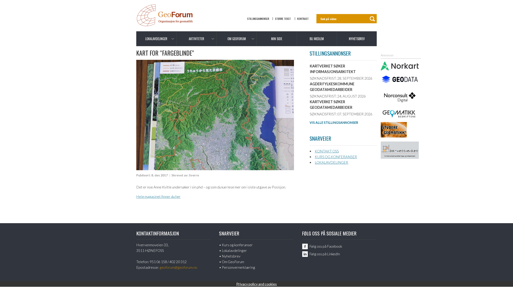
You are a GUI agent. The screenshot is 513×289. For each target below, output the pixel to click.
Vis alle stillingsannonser (334, 122)
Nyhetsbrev (357, 38)
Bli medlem (317, 38)
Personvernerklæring (238, 267)
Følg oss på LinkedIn (324, 254)
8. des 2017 (159, 175)
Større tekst (283, 18)
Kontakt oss (327, 151)
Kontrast (303, 18)
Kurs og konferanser (336, 157)
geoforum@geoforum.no (178, 267)
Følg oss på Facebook (325, 246)
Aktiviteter (196, 38)
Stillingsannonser (258, 18)
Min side (276, 38)
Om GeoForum (236, 38)
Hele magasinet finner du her (158, 196)
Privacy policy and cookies (256, 284)
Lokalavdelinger (156, 38)
